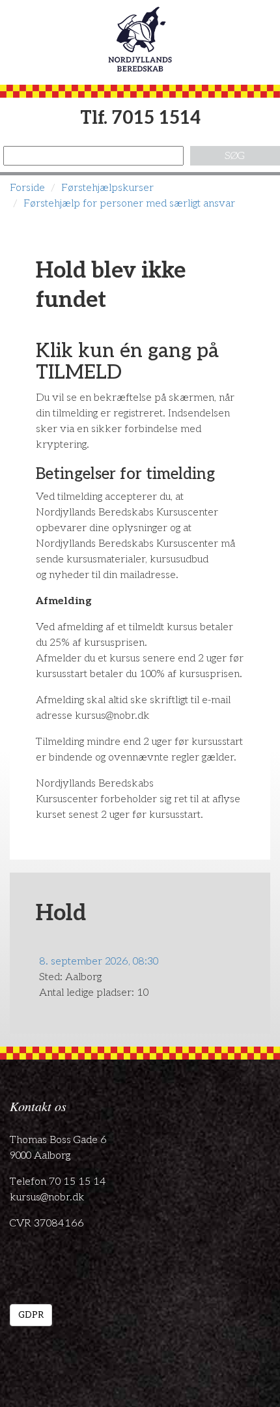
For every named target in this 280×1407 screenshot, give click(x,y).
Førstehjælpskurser (107, 188)
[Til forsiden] (140, 39)
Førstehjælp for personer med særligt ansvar (129, 203)
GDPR (31, 1314)
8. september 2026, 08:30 (98, 961)
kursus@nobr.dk (47, 1197)
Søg (235, 156)
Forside (27, 188)
